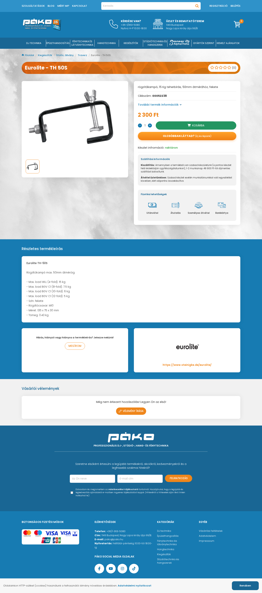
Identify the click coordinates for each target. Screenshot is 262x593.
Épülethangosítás (168, 536)
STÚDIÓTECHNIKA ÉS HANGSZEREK (155, 43)
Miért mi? (63, 6)
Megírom (74, 346)
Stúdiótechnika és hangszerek (168, 561)
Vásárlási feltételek (210, 531)
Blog (51, 6)
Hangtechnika (165, 549)
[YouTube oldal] (111, 568)
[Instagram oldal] (122, 568)
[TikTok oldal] (134, 568)
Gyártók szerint (203, 43)
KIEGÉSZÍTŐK (131, 43)
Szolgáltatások (33, 6)
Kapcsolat (79, 6)
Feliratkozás (179, 478)
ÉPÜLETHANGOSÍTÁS (58, 43)
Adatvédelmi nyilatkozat (134, 585)
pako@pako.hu (114, 539)
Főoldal (30, 55)
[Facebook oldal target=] (99, 568)
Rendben (245, 585)
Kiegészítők (45, 55)
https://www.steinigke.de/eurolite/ (187, 365)
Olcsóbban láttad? (187, 136)
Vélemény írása (133, 411)
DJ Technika (33, 43)
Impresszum (206, 540)
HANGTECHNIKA (106, 43)
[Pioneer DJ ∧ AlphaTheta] (179, 43)
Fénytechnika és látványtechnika (167, 542)
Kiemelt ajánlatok (228, 43)
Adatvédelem (207, 536)
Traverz (83, 55)
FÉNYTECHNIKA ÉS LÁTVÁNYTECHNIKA (82, 43)
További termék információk (158, 105)
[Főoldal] (42, 29)
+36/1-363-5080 (115, 531)
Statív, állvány (65, 55)
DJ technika (164, 531)
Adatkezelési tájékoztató (123, 489)
